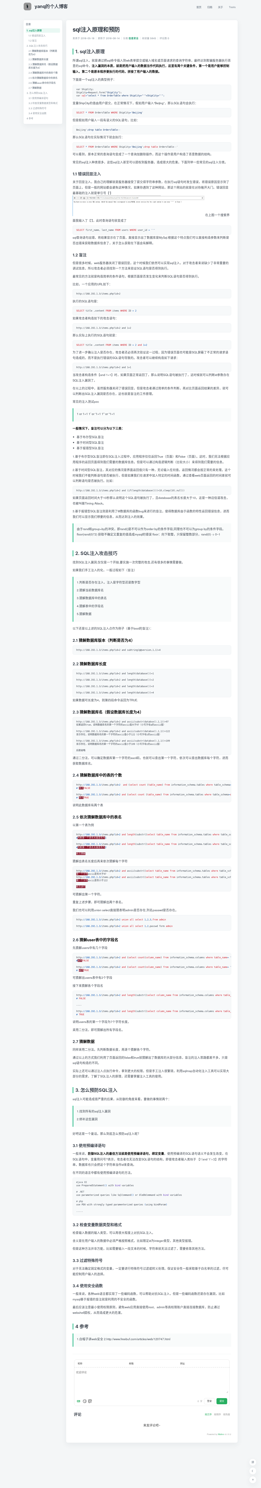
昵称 (80, 1363)
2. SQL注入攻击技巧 (37, 45)
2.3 (43, 66)
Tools (232, 7)
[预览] (90, 1401)
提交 (222, 1401)
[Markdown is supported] (79, 1401)
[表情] (84, 1401)
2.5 (43, 77)
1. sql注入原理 (34, 30)
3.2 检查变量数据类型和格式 (43, 103)
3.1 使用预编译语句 (38, 98)
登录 (209, 1401)
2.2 (38, 59)
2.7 (34, 87)
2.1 (42, 53)
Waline (221, 1434)
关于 (220, 7)
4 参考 (30, 118)
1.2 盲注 (32, 40)
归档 (209, 7)
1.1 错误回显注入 (36, 35)
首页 (199, 7)
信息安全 (134, 38)
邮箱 (131, 1363)
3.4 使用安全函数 (37, 113)
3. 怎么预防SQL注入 (37, 93)
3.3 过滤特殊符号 (37, 108)
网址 (182, 1363)
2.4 (43, 72)
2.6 (42, 82)
